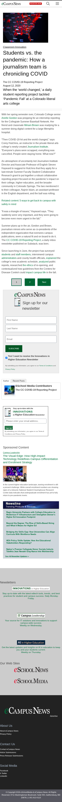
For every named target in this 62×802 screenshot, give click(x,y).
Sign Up (9, 428)
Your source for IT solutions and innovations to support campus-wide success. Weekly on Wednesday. (31, 623)
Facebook (4, 771)
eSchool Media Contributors (33, 385)
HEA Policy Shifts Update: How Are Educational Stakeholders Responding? (28, 541)
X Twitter (3, 773)
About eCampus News (9, 731)
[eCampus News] (11, 4)
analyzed (44, 261)
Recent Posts (19, 381)
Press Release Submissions (11, 756)
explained (51, 258)
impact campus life (36, 272)
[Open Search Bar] (48, 4)
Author (6, 381)
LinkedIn (3, 776)
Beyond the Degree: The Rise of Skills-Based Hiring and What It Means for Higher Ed (30, 524)
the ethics (28, 265)
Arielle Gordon (9, 118)
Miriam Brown (31, 125)
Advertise (54, 716)
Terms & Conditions (46, 365)
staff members (23, 254)
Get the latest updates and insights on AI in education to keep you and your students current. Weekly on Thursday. (31, 649)
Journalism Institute (37, 146)
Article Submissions (8, 752)
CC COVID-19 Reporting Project (23, 240)
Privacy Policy (10, 369)
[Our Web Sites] (31, 669)
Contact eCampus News (10, 749)
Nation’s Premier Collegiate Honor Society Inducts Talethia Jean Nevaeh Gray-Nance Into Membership (30, 550)
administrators (9, 258)
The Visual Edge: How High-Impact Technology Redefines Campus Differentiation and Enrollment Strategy (30, 459)
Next (44, 282)
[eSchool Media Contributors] (9, 395)
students (6, 254)
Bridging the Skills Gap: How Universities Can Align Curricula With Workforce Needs (30, 533)
